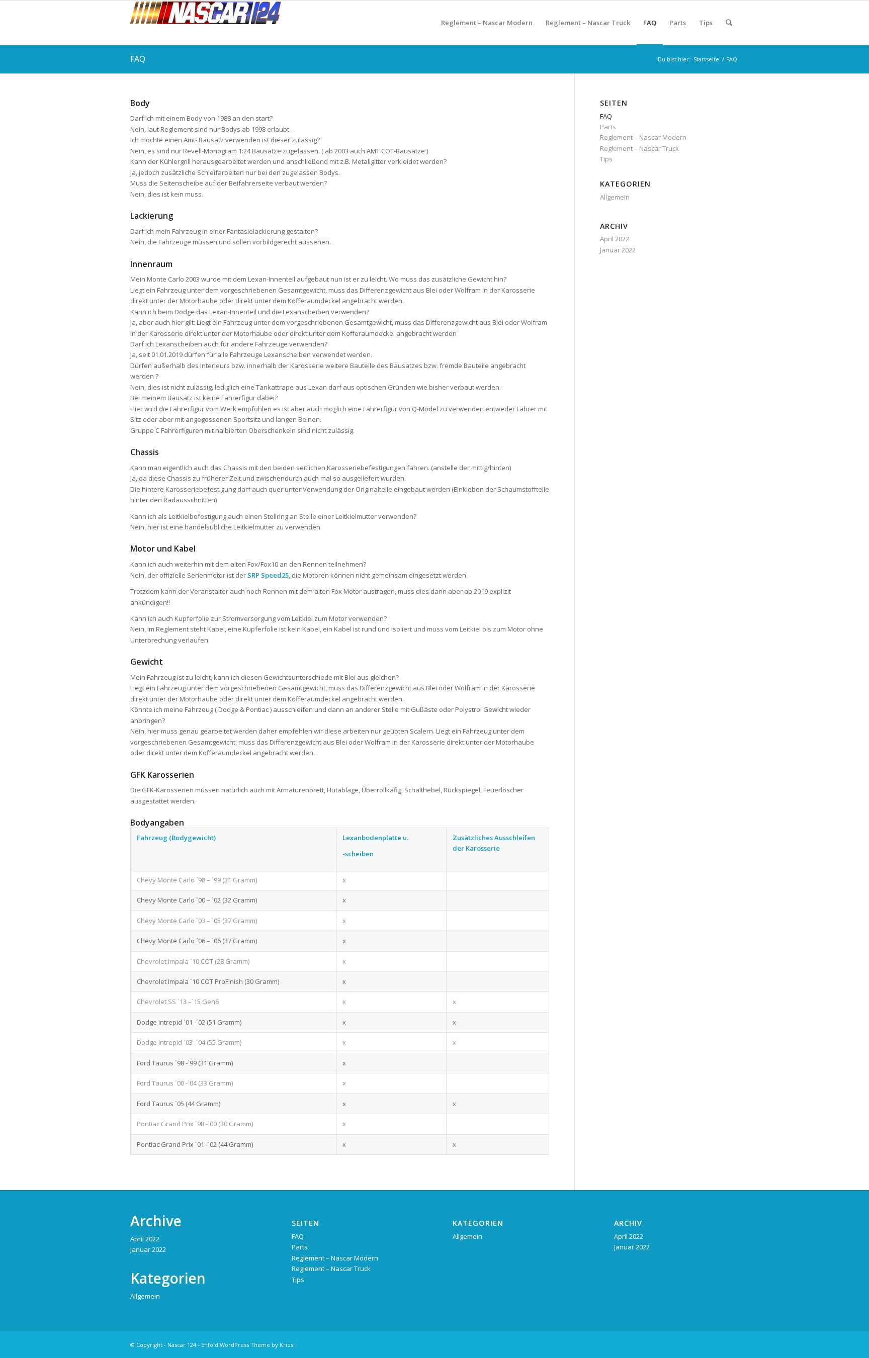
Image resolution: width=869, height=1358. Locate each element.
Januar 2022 (618, 249)
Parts (608, 126)
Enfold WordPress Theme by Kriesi (248, 1344)
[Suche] (729, 23)
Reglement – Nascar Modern (643, 137)
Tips (606, 158)
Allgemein (615, 197)
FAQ (137, 58)
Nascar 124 (181, 1344)
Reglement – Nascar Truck (639, 148)
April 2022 (614, 238)
